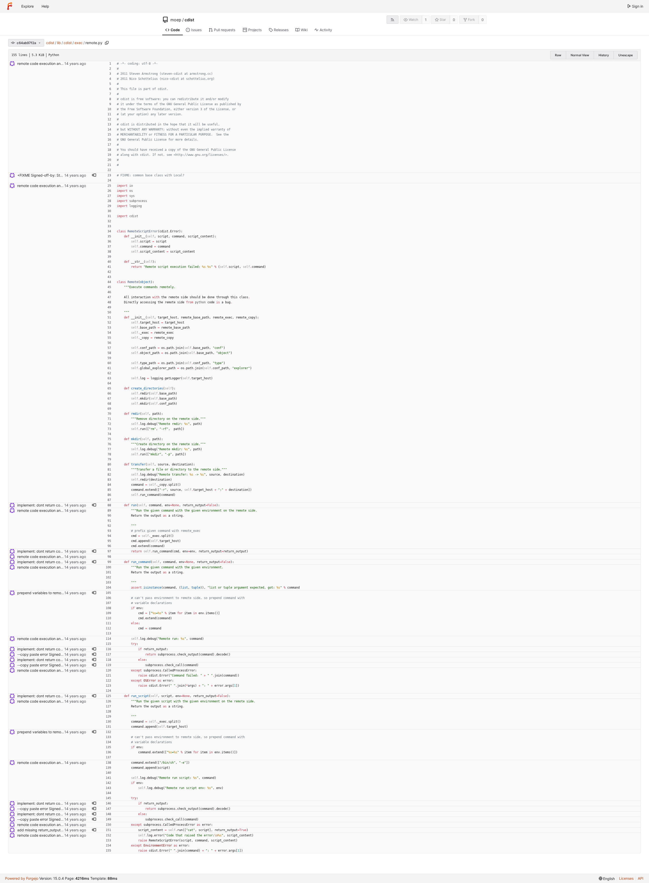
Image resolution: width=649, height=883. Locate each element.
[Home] (10, 6)
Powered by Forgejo (21, 878)
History (604, 55)
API (640, 878)
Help (45, 6)
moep (175, 19)
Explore (27, 6)
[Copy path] (106, 42)
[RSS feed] (393, 19)
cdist (189, 19)
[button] (94, 175)
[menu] (607, 878)
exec (79, 43)
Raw (558, 55)
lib (59, 43)
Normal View (580, 55)
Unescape (625, 55)
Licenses (626, 878)
